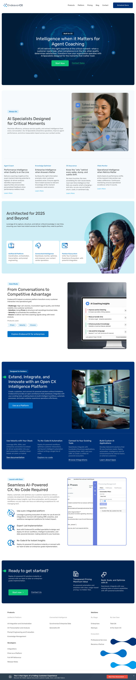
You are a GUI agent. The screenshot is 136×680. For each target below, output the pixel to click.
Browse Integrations (78, 460)
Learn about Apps (108, 460)
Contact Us (36, 592)
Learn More (8, 193)
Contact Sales (78, 63)
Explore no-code (45, 457)
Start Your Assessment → (117, 677)
